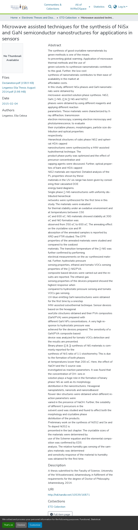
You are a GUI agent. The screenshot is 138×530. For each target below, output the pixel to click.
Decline (21, 524)
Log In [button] (122, 7)
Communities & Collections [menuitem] (53, 7)
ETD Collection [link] (68, 18)
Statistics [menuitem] (99, 7)
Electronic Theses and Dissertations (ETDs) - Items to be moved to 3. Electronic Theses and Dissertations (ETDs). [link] (38, 18)
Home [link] (14, 18)
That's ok (8, 524)
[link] (23, 83)
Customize (35, 524)
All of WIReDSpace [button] (78, 7)
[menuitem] (79, 6)
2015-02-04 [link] (10, 104)
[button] (23, 6)
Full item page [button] (61, 514)
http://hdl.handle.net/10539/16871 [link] (69, 495)
